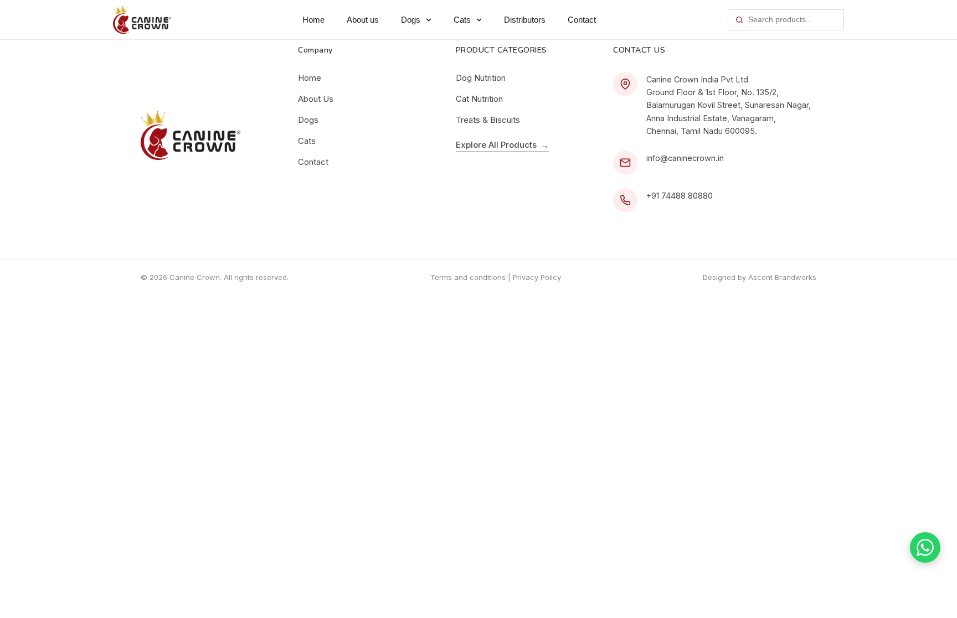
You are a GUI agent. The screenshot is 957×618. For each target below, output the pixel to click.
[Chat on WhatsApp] (925, 547)
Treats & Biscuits (488, 120)
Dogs (410, 19)
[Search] (739, 19)
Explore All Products (502, 144)
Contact (582, 19)
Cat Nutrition (479, 99)
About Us (315, 99)
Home (313, 19)
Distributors (525, 19)
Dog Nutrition (481, 77)
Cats (462, 19)
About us (363, 19)
